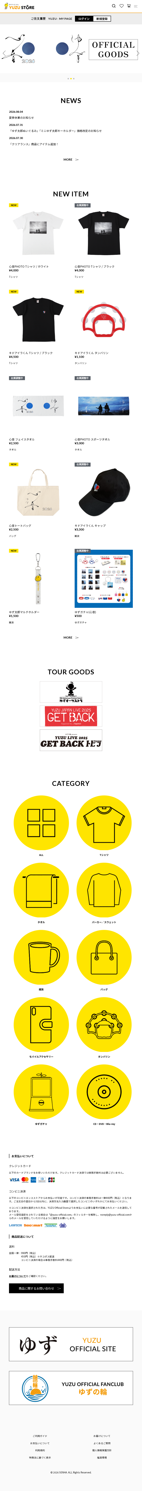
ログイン (84, 19)
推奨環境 (102, 1457)
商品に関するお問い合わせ (36, 1288)
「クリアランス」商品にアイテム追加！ (34, 144)
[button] (68, 78)
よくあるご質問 (102, 1443)
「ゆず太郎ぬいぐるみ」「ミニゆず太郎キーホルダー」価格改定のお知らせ (55, 131)
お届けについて (17, 1276)
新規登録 (102, 19)
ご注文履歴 (38, 18)
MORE (68, 159)
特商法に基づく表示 (40, 1457)
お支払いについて (40, 1443)
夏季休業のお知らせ (21, 117)
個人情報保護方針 (102, 1450)
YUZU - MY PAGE (60, 18)
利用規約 (40, 1450)
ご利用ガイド (40, 1436)
